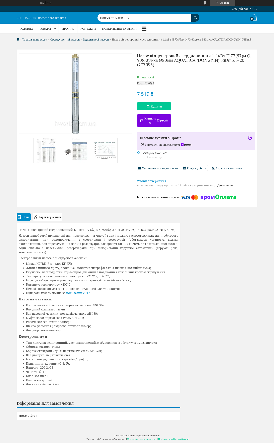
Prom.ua (155, 435)
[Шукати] (195, 16)
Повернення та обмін (119, 28)
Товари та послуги (34, 39)
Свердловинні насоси (65, 39)
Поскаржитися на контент (141, 439)
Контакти (88, 28)
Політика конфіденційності (173, 439)
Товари (45, 28)
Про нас (68, 28)
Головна (26, 28)
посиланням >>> (78, 293)
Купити (156, 106)
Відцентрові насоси (96, 39)
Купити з (150, 120)
